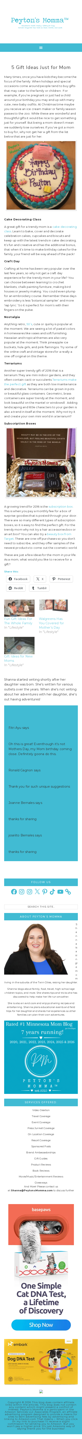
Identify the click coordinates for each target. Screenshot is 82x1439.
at (10, 733)
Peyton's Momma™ (41, 21)
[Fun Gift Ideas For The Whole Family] (19, 608)
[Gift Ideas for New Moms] (19, 645)
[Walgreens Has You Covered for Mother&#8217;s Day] (54, 608)
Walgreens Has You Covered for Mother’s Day (51, 623)
